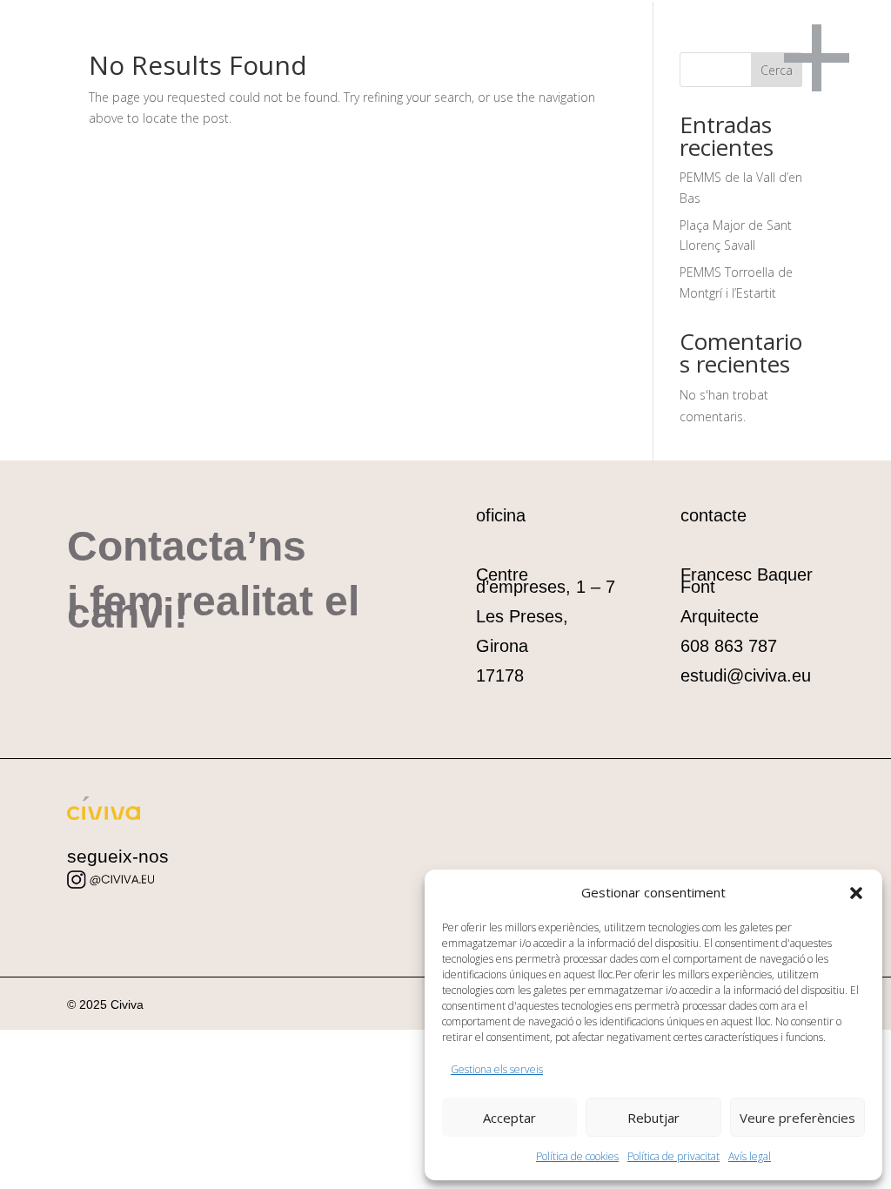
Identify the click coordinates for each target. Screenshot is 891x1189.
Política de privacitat (673, 1156)
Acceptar (509, 1117)
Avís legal (749, 1156)
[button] (856, 893)
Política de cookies (577, 1156)
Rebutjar (653, 1117)
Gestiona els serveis (497, 1069)
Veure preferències (797, 1117)
